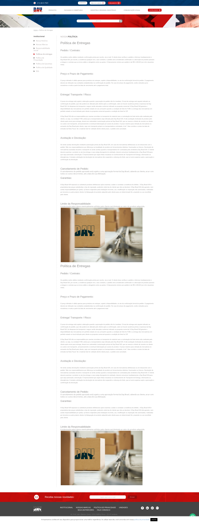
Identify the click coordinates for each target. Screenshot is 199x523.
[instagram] (152, 508)
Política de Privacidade (39, 59)
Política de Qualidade (44, 67)
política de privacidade (141, 519)
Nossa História (41, 41)
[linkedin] (147, 508)
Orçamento (113, 3)
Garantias (82, 3)
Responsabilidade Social (42, 49)
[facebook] (142, 508)
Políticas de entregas (44, 54)
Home (36, 30)
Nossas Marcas (42, 44)
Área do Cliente (96, 3)
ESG (37, 71)
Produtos (52, 10)
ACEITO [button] (154, 520)
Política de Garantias (44, 64)
